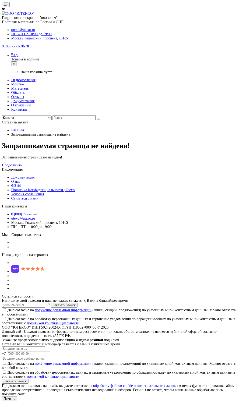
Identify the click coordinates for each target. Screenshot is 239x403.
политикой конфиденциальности (53, 323)
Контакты (19, 109)
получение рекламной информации (63, 310)
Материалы (20, 88)
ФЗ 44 (16, 186)
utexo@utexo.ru (23, 218)
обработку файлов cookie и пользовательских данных (135, 386)
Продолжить (12, 165)
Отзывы (17, 97)
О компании (21, 105)
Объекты (18, 93)
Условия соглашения (27, 194)
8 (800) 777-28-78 (24, 214)
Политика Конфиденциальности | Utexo (43, 190)
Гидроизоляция (23, 80)
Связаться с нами (25, 198)
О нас (15, 181)
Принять (9, 398)
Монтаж (17, 84)
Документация (23, 101)
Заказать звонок (64, 305)
